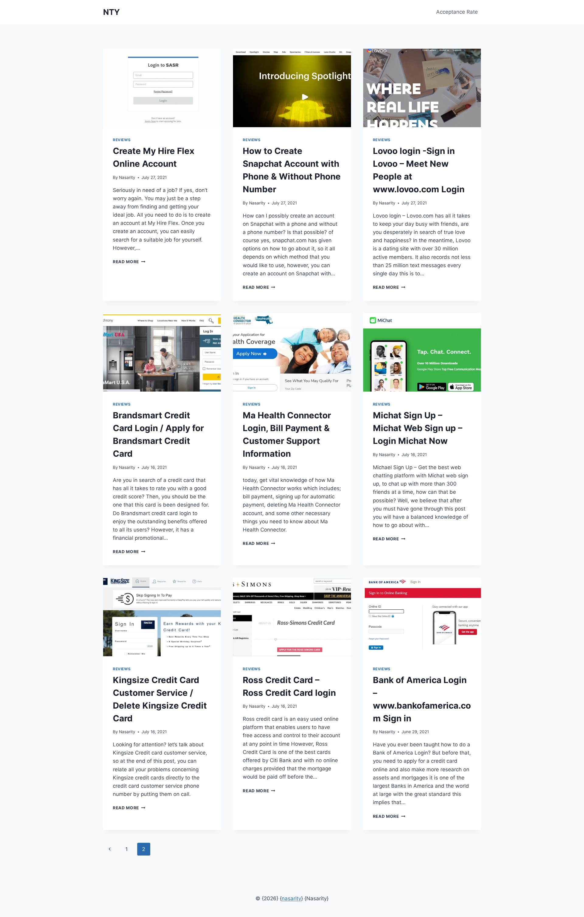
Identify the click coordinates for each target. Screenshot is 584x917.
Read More (129, 261)
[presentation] (162, 88)
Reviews (121, 140)
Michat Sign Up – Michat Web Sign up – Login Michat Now (417, 428)
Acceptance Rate (457, 12)
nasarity (291, 898)
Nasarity (127, 177)
